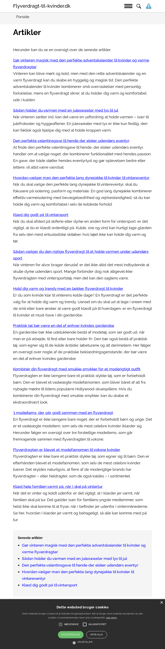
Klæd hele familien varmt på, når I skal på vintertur (58, 486)
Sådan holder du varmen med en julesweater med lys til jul (65, 110)
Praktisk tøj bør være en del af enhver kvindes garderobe (63, 325)
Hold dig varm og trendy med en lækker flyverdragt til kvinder (68, 288)
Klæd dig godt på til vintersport (40, 214)
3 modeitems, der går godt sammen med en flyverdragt (63, 412)
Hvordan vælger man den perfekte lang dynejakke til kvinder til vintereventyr (81, 177)
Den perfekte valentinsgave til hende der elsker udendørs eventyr (71, 140)
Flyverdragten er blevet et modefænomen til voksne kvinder (66, 449)
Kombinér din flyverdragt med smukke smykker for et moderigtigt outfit (76, 369)
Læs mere (111, 617)
